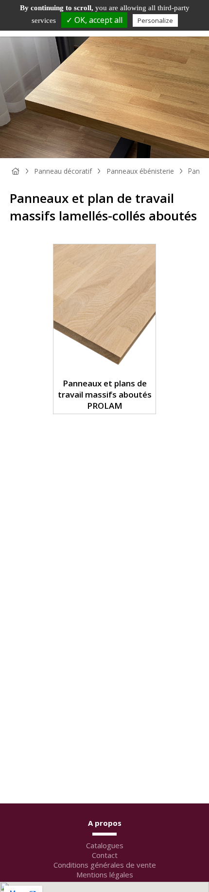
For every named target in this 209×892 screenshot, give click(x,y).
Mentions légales (104, 874)
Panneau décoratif (63, 171)
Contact (105, 855)
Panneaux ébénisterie (140, 171)
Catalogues (104, 845)
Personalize (155, 20)
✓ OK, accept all (94, 20)
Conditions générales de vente (104, 865)
